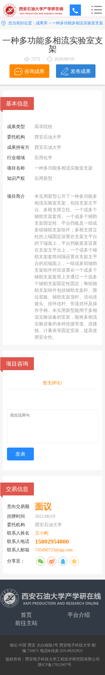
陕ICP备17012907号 (54, 665)
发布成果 (81, 71)
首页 (26, 615)
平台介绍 (78, 615)
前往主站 (26, 623)
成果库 (42, 23)
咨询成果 (34, 71)
